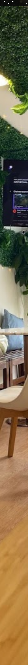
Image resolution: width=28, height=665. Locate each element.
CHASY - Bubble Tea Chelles (10, 2)
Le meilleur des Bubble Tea (10, 4)
